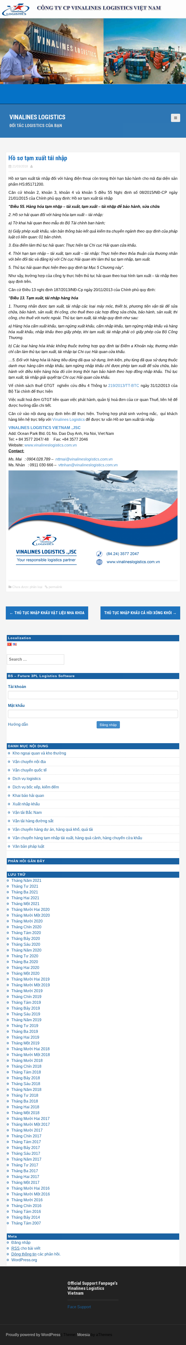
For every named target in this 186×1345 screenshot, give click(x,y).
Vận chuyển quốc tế (30, 770)
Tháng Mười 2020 (27, 921)
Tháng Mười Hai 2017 (30, 1119)
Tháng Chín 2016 (26, 1206)
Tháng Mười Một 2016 (30, 1194)
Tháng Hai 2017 (25, 1177)
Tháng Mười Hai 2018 (30, 1049)
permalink (55, 587)
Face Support (79, 1307)
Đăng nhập (108, 725)
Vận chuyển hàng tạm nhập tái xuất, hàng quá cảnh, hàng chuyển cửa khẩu (77, 838)
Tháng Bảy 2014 (25, 1217)
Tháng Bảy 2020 (25, 939)
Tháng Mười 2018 (27, 1060)
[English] (14, 643)
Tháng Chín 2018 (26, 1066)
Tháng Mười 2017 (27, 1130)
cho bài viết (25, 1248)
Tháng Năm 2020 (26, 950)
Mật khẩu (16, 705)
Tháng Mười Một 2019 (30, 985)
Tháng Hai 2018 (25, 1107)
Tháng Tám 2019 (26, 1002)
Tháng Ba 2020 (24, 962)
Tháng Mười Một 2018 (30, 1055)
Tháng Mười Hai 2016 (30, 1188)
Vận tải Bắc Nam (27, 812)
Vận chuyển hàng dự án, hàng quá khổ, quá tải (53, 829)
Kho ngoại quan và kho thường (39, 753)
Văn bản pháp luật (28, 846)
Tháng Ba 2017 (24, 1171)
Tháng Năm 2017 (26, 1159)
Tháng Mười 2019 (27, 991)
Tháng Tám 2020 (26, 933)
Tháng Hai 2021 (25, 898)
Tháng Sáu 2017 (25, 1153)
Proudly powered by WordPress (33, 1335)
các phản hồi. (36, 1254)
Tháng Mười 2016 (27, 1200)
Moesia (83, 1335)
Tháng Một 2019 (25, 1043)
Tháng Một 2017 (25, 1182)
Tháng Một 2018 (25, 1113)
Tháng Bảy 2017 (25, 1148)
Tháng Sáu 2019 (25, 1014)
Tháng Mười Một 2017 (30, 1124)
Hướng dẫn (18, 724)
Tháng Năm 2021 (26, 880)
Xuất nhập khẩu (26, 804)
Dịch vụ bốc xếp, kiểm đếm (36, 787)
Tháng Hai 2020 (25, 968)
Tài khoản (17, 687)
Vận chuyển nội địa (29, 762)
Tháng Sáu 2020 (25, 944)
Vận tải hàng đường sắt (33, 821)
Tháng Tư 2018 (24, 1095)
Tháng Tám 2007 (26, 1223)
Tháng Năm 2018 (26, 1090)
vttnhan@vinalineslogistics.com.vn (88, 465)
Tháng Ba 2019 (24, 1031)
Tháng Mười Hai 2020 (30, 909)
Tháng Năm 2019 (26, 1020)
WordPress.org (24, 1260)
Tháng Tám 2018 (26, 1072)
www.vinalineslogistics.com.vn (50, 445)
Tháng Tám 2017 (26, 1142)
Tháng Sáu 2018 (25, 1084)
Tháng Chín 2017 (26, 1136)
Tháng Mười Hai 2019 (30, 979)
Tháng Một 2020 (25, 973)
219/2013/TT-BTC (123, 386)
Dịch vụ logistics (27, 779)
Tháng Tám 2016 (26, 1211)
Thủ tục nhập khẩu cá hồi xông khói (140, 613)
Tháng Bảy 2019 (25, 1008)
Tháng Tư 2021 (24, 886)
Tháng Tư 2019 (24, 1026)
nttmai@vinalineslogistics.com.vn (84, 459)
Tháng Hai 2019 (25, 1037)
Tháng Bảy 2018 (25, 1078)
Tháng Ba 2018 (24, 1101)
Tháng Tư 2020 (24, 956)
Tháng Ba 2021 (24, 892)
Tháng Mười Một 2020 (30, 915)
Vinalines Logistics (37, 117)
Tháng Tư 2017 (24, 1165)
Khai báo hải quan (28, 795)
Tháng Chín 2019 (26, 997)
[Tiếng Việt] (9, 643)
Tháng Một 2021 (25, 904)
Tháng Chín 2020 (26, 927)
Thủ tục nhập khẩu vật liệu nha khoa (47, 613)
